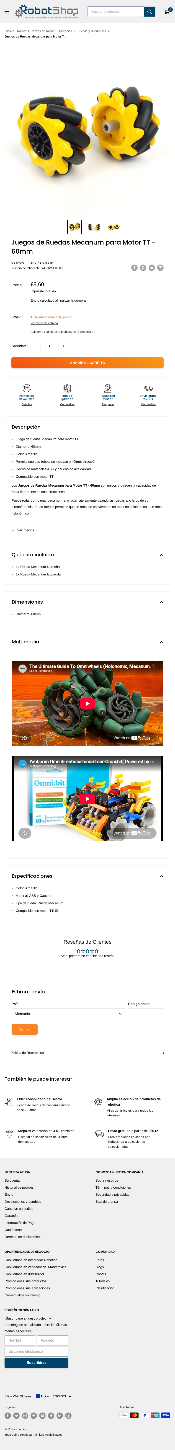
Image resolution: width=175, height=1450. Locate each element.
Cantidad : (19, 346)
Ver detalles (67, 404)
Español (61, 1396)
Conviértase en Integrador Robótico (31, 1260)
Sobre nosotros (106, 1180)
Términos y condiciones (113, 1187)
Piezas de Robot (43, 31)
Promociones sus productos (25, 1281)
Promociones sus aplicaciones (27, 1288)
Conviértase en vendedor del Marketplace (36, 1267)
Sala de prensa (106, 1201)
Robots (21, 31)
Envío (9, 1194)
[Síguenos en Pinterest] (34, 1415)
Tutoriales (102, 1281)
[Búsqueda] (149, 12)
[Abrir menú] (7, 11)
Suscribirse (36, 1363)
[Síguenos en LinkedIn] (60, 1415)
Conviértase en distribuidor (24, 1274)
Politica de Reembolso (27, 1053)
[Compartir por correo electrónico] (160, 267)
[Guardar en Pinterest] (143, 267)
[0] (167, 11)
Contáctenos (14, 1230)
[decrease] (35, 346)
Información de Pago (20, 1223)
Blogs (99, 1267)
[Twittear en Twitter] (152, 267)
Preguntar (108, 404)
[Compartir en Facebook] (134, 267)
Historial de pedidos (19, 1187)
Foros (99, 1260)
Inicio (8, 31)
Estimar (24, 1029)
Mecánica (65, 31)
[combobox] (116, 11)
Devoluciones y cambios (23, 1201)
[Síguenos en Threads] (68, 1415)
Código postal (139, 1004)
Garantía (11, 1216)
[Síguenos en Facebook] (8, 1415)
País (15, 1004)
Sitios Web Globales (18, 1396)
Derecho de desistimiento (23, 1237)
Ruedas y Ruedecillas (91, 31)
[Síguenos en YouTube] (42, 1415)
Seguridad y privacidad (112, 1194)
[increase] (63, 346)
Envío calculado (42, 300)
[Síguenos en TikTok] (51, 1415)
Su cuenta (12, 1180)
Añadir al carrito (87, 363)
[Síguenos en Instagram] (25, 1415)
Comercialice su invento (22, 1295)
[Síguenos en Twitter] (16, 1415)
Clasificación (104, 1288)
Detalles (27, 404)
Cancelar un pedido (19, 1208)
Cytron (17, 262)
